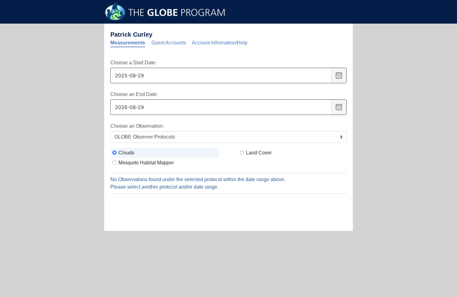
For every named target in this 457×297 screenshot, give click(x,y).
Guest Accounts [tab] (168, 42)
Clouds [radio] (126, 152)
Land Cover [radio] (259, 152)
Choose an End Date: (134, 94)
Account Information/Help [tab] (219, 42)
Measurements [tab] (127, 42)
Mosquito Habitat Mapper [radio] (146, 162)
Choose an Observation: (137, 126)
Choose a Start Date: (133, 62)
